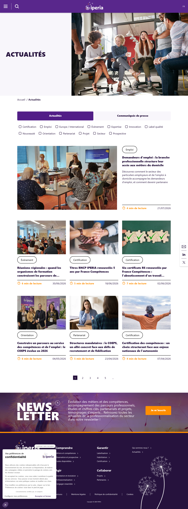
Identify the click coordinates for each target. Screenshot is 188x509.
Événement (97, 126)
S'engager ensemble (64, 484)
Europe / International (71, 126)
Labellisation (102, 453)
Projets (100, 475)
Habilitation (102, 457)
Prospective (119, 133)
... (113, 378)
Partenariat (69, 133)
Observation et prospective (67, 457)
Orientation (49, 133)
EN (179, 6)
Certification (29, 126)
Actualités (136, 452)
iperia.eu (58, 494)
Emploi (48, 126)
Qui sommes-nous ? (140, 447)
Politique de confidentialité (106, 494)
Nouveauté (29, 133)
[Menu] (5, 6)
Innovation (135, 126)
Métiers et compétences (66, 453)
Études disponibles (63, 461)
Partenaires (101, 480)
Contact (183, 247)
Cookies (130, 494)
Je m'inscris (158, 410)
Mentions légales (78, 494)
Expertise (116, 126)
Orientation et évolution (66, 475)
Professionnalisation (64, 480)
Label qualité (156, 126)
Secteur (101, 133)
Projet (86, 133)
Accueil (21, 99)
